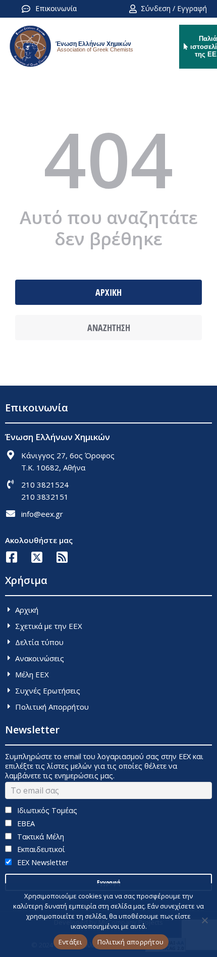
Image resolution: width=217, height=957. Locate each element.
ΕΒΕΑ (25, 823)
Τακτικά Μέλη (39, 836)
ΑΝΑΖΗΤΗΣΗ (108, 328)
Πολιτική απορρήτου (130, 941)
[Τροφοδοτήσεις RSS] (62, 557)
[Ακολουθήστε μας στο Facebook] (11, 557)
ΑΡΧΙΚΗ (108, 292)
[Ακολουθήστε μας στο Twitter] (36, 557)
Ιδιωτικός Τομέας (46, 810)
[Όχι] (204, 920)
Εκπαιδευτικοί (40, 849)
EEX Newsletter (41, 862)
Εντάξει (70, 941)
